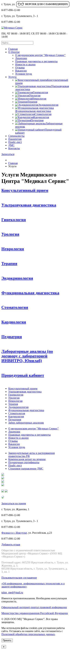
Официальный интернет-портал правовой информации (34, 607)
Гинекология (13, 219)
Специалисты (16, 135)
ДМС (11, 145)
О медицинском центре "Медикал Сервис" (40, 55)
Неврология (12, 249)
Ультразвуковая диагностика (28, 205)
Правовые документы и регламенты (36, 61)
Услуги (12, 76)
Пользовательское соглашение (19, 577)
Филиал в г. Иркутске (14, 532)
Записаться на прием (13, 503)
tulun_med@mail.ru (12, 592)
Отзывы (20, 67)
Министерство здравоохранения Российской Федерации (34, 613)
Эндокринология (17, 278)
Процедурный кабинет (22, 375)
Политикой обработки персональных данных (28, 634)
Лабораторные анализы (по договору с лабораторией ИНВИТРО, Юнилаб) (27, 356)
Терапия (9, 263)
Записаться (7, 154)
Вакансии (21, 70)
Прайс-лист (15, 142)
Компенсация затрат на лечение (27, 459)
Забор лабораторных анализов (26, 422)
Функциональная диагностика (30, 293)
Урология (10, 234)
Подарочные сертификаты (23, 462)
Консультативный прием (24, 190)
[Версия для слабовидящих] (42, 6)
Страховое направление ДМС (25, 468)
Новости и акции (25, 64)
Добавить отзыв (10, 544)
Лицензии (21, 58)
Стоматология (14, 307)
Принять (7, 640)
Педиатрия (11, 336)
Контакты (14, 148)
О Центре (14, 52)
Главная (13, 48)
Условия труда (23, 73)
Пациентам (15, 139)
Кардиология (13, 322)
